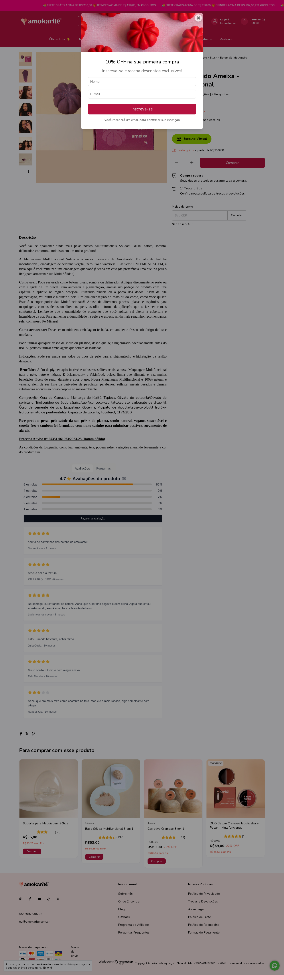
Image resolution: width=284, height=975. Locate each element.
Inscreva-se (142, 109)
